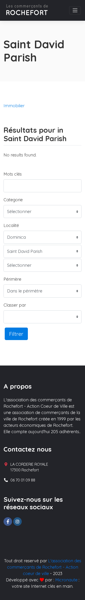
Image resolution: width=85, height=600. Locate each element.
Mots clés (13, 174)
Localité (11, 225)
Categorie (13, 199)
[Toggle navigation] (75, 10)
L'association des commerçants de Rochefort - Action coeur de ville (44, 567)
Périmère (12, 279)
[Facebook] (8, 521)
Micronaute (66, 580)
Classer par (15, 305)
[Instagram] (17, 521)
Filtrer (16, 333)
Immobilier (14, 105)
